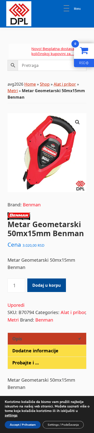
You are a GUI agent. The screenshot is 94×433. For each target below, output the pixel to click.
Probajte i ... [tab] (25, 363)
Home (30, 84)
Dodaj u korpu (46, 285)
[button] (77, 122)
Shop (45, 84)
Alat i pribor (65, 84)
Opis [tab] (17, 339)
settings (11, 415)
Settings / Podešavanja (63, 425)
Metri (13, 90)
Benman (32, 205)
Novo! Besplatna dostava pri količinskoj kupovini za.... (52, 51)
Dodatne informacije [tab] (35, 351)
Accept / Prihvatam (23, 425)
